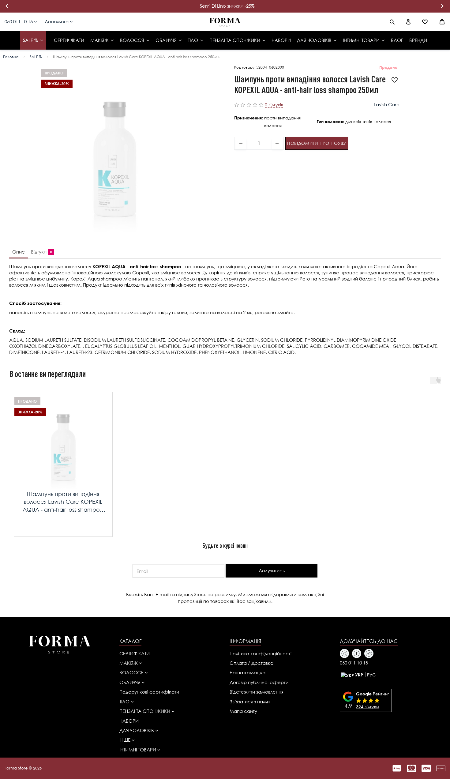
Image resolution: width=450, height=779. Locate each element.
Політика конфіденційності (260, 653)
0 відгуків (274, 104)
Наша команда (247, 672)
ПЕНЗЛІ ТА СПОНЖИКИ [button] (145, 711)
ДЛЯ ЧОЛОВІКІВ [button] (137, 730)
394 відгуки (367, 706)
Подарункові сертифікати (149, 692)
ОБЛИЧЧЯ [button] (130, 682)
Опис (18, 252)
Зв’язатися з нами (250, 701)
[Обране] (425, 21)
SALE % (36, 56)
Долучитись (272, 570)
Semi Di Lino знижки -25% (227, 6)
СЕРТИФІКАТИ (134, 653)
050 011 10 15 (19, 21)
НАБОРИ (129, 721)
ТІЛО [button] (125, 701)
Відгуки (40, 252)
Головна (10, 56)
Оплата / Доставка (251, 663)
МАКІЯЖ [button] (129, 663)
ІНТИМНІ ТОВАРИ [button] (138, 750)
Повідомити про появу (316, 143)
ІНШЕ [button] (125, 740)
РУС (371, 675)
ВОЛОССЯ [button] (132, 672)
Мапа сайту (243, 711)
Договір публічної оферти (259, 682)
